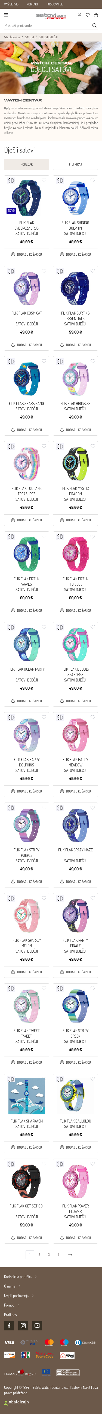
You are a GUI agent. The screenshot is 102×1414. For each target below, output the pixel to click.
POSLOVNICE (55, 4)
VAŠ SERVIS (11, 4)
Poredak (27, 164)
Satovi (76, 1387)
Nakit (86, 1387)
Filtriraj (75, 164)
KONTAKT (32, 4)
